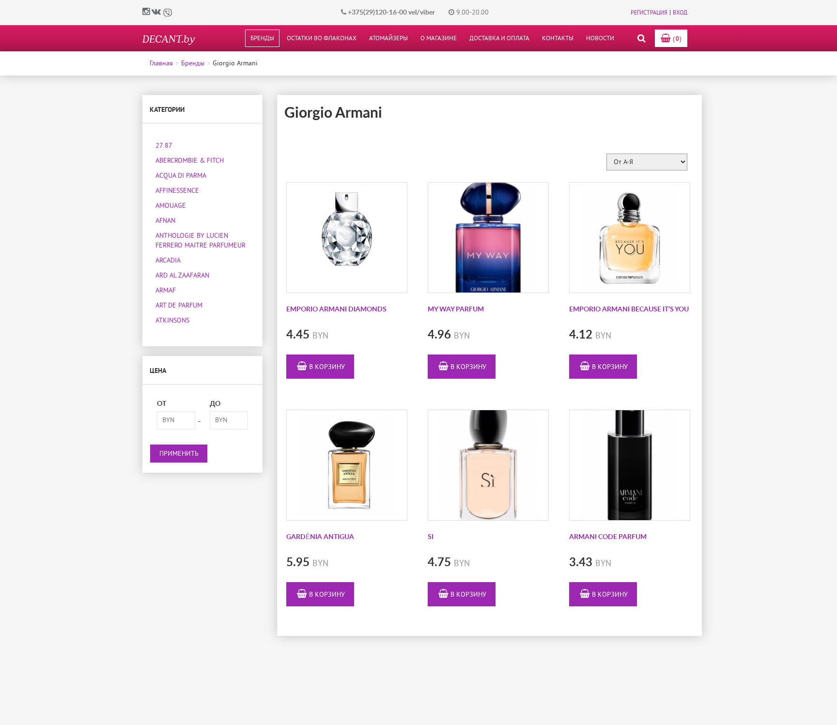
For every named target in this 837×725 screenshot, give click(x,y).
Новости (600, 38)
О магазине (438, 38)
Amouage (170, 205)
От (161, 404)
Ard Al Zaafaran (182, 275)
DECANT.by (168, 38)
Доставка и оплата (499, 38)
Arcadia (168, 260)
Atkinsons (172, 320)
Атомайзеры (388, 38)
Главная (161, 63)
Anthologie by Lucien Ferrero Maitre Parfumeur (200, 240)
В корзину (326, 366)
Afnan (165, 220)
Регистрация (649, 13)
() (676, 39)
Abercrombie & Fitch (189, 160)
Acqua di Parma (180, 175)
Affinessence (177, 190)
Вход (680, 13)
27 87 (163, 145)
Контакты (558, 38)
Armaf (165, 290)
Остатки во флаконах (321, 38)
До (215, 404)
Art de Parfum (178, 305)
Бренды (262, 38)
